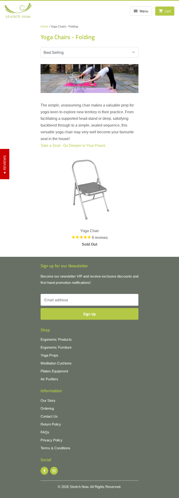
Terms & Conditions (55, 448)
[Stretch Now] (18, 12)
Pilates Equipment (54, 371)
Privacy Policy (51, 440)
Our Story (48, 400)
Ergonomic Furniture (56, 347)
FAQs (45, 432)
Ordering (47, 408)
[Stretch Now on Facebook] (44, 471)
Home (44, 26)
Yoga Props (49, 355)
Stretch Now (79, 487)
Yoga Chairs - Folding (68, 36)
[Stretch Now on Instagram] (54, 471)
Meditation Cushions (56, 363)
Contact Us (49, 416)
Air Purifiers (49, 379)
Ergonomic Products (56, 339)
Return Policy (51, 424)
